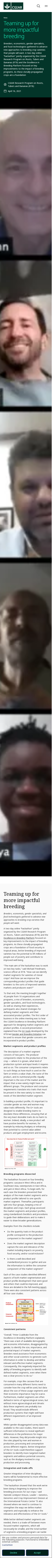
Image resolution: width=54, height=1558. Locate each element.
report (43, 1287)
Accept (37, 1552)
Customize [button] (7, 1545)
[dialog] (26, 1546)
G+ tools (26, 1031)
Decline (13, 1552)
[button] (39, 6)
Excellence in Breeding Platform (19, 938)
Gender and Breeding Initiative (27, 1034)
